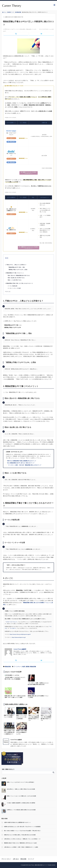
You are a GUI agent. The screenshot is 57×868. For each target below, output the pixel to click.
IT (14, 666)
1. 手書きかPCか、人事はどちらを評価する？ (15, 264)
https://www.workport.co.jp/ (19, 637)
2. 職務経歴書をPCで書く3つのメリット (14, 272)
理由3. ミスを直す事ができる (14, 280)
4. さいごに (7, 291)
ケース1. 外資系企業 (12, 286)
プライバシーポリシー (6, 859)
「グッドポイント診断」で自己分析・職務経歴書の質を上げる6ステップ (24, 465)
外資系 (23, 666)
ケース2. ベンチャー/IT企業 (14, 288)
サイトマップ (31, 859)
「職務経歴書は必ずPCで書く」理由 (16, 267)
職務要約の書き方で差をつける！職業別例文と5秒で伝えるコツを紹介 (20, 843)
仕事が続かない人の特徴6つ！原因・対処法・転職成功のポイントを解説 (21, 847)
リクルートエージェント (11, 621)
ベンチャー (18, 666)
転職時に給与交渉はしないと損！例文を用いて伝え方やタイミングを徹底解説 (22, 826)
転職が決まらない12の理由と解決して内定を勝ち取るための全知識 (19, 834)
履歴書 (27, 666)
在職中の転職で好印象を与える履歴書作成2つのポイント (17, 822)
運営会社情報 (23, 859)
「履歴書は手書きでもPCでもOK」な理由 (17, 269)
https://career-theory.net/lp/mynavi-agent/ (20, 634)
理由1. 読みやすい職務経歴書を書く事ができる (19, 275)
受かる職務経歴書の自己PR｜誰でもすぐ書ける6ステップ (20, 462)
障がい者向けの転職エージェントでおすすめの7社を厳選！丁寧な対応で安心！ (22, 830)
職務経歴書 (8, 666)
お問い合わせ (16, 859)
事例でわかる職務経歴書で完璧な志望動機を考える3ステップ (21, 460)
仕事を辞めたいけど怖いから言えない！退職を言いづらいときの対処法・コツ (22, 838)
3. (19, 283)
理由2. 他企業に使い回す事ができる (16, 277)
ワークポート (13, 628)
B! (41, 33)
